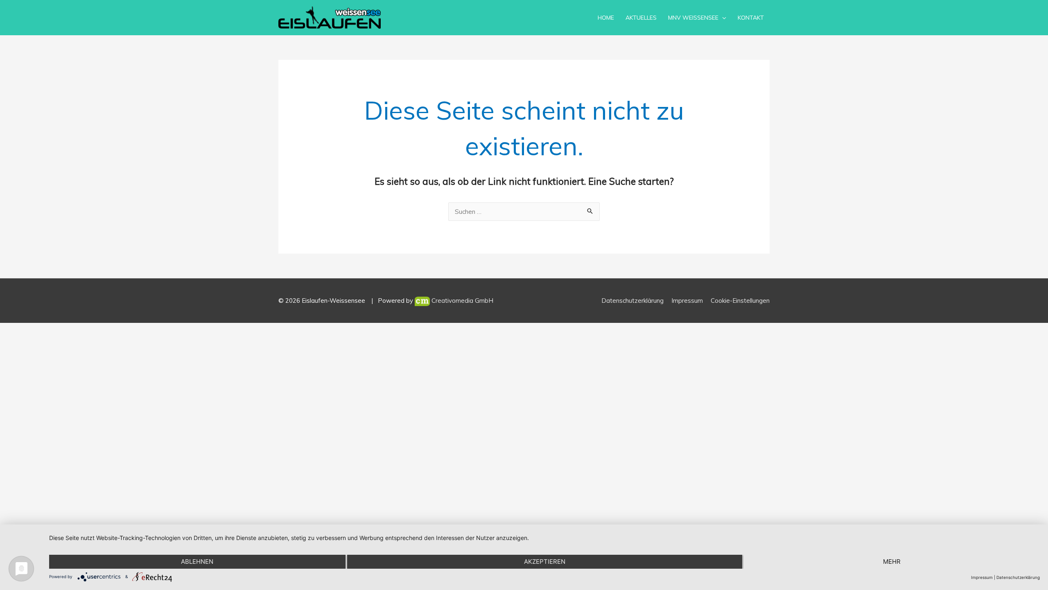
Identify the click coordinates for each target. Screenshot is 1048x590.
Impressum (687, 300)
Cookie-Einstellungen (740, 300)
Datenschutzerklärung (632, 300)
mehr (892, 561)
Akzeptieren (544, 561)
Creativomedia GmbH (461, 300)
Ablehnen (197, 561)
